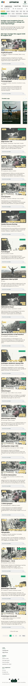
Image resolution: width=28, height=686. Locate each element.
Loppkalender (5, 650)
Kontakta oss (5, 672)
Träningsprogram (6, 660)
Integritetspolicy (5, 674)
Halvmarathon (19, 13)
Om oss (4, 670)
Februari (13, 11)
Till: (15, 8)
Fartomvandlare (5, 662)
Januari (8, 11)
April (21, 11)
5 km (9, 13)
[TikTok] (18, 679)
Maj (24, 11)
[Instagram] (12, 679)
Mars (17, 11)
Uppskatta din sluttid (6, 664)
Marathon (25, 13)
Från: (2, 8)
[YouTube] (15, 679)
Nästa (24, 635)
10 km (13, 13)
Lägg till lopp (5, 652)
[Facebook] (9, 679)
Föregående (5, 635)
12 (20, 635)
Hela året (3, 11)
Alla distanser (4, 13)
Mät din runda (5, 658)
